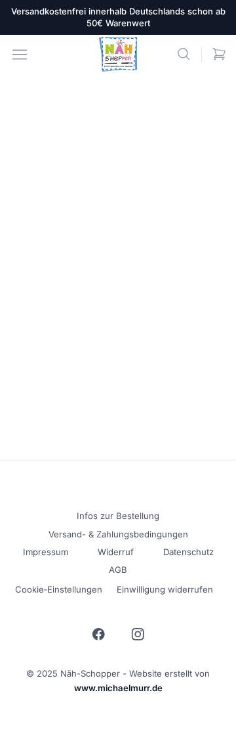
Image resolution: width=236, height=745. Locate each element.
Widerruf (116, 552)
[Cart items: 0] (219, 54)
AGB (118, 569)
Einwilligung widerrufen (165, 589)
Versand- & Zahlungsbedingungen (118, 534)
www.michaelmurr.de (118, 688)
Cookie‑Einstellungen (58, 589)
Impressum (45, 552)
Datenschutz (188, 552)
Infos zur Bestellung (118, 515)
